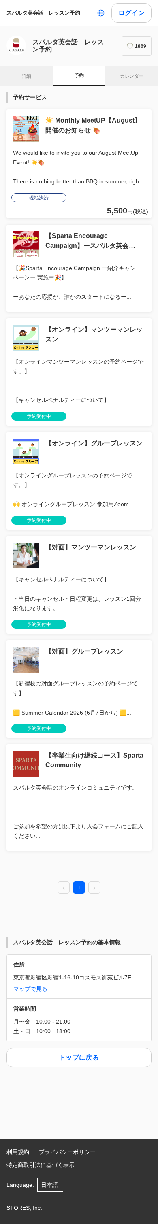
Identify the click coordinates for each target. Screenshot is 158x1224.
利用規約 (17, 1152)
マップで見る (30, 989)
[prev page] (63, 888)
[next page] (94, 888)
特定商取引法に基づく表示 (40, 1165)
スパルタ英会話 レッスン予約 (43, 13)
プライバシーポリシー (67, 1152)
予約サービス (30, 97)
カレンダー (131, 76)
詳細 (26, 76)
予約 (79, 75)
